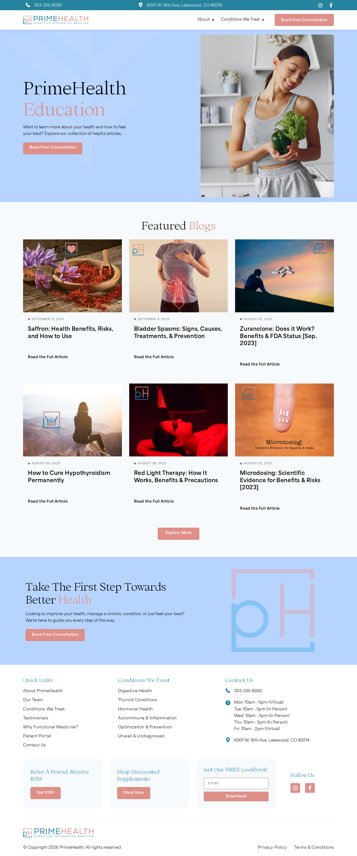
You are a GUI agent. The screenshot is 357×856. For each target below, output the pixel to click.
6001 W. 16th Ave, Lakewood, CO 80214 (184, 6)
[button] (178, 534)
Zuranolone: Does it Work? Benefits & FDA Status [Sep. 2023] (278, 337)
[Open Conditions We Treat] (263, 20)
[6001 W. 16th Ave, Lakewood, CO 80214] (140, 5)
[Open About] (213, 20)
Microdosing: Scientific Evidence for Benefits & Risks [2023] (280, 481)
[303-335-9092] (28, 5)
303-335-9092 (48, 6)
